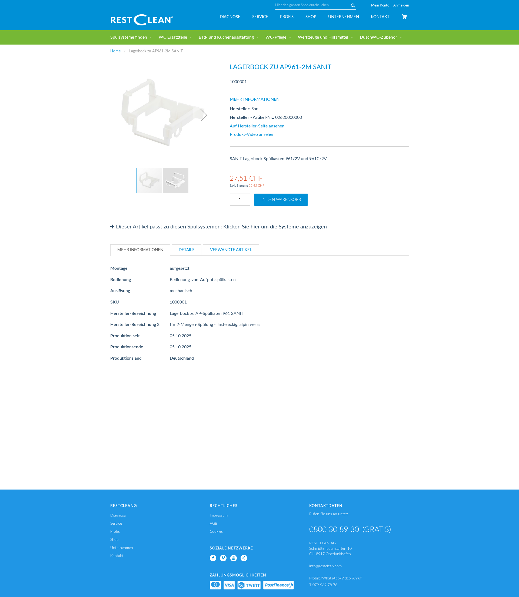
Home (115, 51)
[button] (204, 115)
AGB (213, 523)
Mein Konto (380, 5)
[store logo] (142, 20)
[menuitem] (129, 37)
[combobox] (315, 5)
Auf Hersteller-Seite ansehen (257, 126)
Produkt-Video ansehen (252, 134)
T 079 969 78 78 (323, 585)
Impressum (219, 515)
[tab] (259, 227)
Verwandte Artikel (231, 250)
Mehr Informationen (140, 250)
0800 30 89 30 (334, 529)
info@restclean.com (325, 566)
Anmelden (401, 5)
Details (186, 250)
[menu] (259, 37)
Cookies (216, 532)
